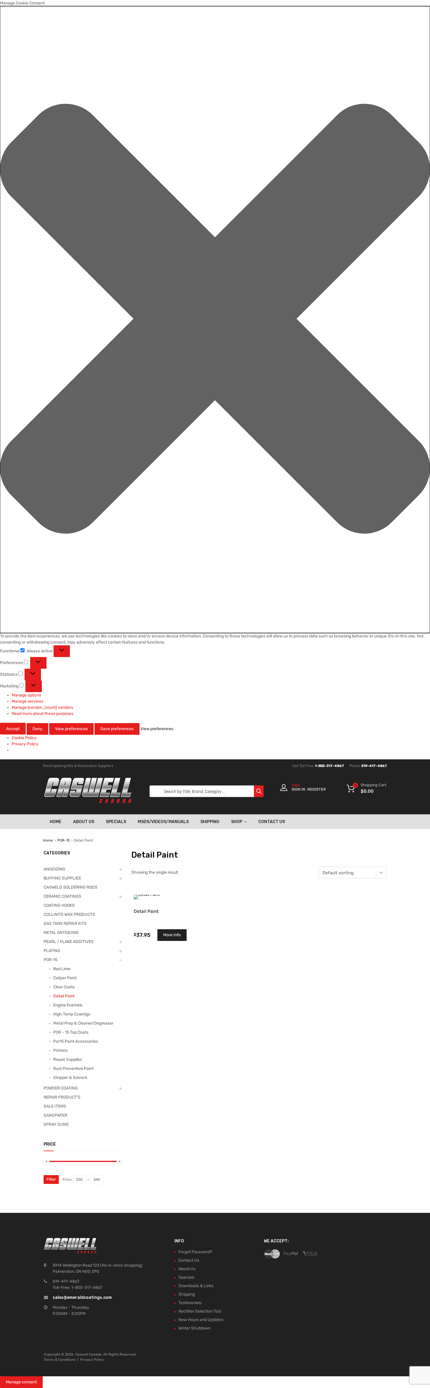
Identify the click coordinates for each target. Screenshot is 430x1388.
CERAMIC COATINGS (62, 896)
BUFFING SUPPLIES (62, 878)
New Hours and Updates (200, 1319)
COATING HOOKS (59, 905)
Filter (51, 1179)
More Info (172, 934)
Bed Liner (62, 968)
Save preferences (117, 728)
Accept (13, 728)
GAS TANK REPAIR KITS (65, 923)
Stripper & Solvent (70, 1077)
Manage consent (21, 1382)
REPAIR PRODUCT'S (62, 1097)
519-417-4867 (374, 766)
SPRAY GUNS (56, 1124)
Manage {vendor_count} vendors (42, 707)
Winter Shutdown (194, 1328)
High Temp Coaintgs (71, 1014)
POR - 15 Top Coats (70, 1032)
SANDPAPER (55, 1115)
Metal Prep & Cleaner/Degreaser (83, 1023)
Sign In (298, 789)
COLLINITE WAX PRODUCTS (69, 914)
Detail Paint (64, 996)
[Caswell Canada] (88, 801)
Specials (116, 821)
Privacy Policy (25, 744)
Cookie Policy (24, 737)
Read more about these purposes (42, 713)
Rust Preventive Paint (73, 1068)
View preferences (71, 728)
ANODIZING (54, 869)
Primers (60, 1050)
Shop (236, 821)
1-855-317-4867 (329, 766)
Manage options (26, 695)
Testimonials (190, 1302)
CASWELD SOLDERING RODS (70, 887)
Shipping (209, 821)
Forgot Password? (195, 1251)
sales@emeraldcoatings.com (82, 1297)
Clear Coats (64, 986)
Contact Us (271, 821)
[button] (215, 319)
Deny (37, 728)
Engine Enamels (67, 1005)
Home (55, 821)
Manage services (27, 701)
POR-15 (63, 840)
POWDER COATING (61, 1088)
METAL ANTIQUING (61, 932)
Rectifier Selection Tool (199, 1311)
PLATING (52, 950)
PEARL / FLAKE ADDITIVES (69, 941)
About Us (83, 821)
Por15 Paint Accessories (75, 1041)
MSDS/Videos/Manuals (163, 821)
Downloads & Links (196, 1285)
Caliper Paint (65, 977)
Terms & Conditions (60, 1360)
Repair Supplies (67, 1059)
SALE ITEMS (55, 1106)
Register (316, 789)
